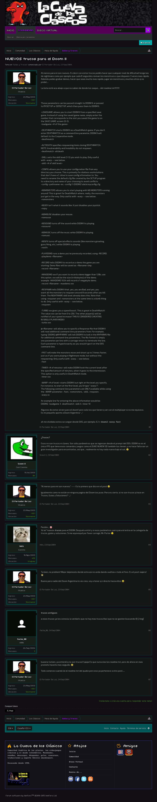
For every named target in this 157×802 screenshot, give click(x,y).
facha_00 (21, 639)
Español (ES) (23, 728)
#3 (149, 504)
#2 (149, 455)
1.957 (33, 100)
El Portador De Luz (50, 64)
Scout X (22, 463)
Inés (21, 546)
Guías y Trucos (20, 64)
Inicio (10, 30)
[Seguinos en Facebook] (77, 781)
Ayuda (122, 728)
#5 (149, 589)
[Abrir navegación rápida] (149, 51)
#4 (149, 544)
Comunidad (25, 30)
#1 (150, 427)
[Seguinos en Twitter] (84, 781)
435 (33, 558)
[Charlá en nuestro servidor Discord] (70, 781)
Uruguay (31, 561)
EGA (9, 728)
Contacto (114, 728)
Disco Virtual (47, 30)
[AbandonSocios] (120, 755)
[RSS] (90, 781)
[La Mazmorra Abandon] (129, 755)
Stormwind (30, 103)
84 (34, 475)
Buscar (11, 37)
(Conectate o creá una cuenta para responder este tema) (125, 701)
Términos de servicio (136, 728)
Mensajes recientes (25, 37)
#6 (149, 630)
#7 (149, 679)
